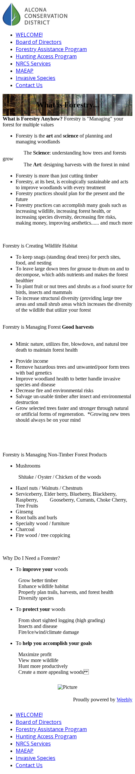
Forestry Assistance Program (51, 49)
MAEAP (24, 70)
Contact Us (29, 85)
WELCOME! (29, 34)
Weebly (124, 699)
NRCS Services (33, 63)
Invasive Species (35, 78)
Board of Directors (39, 42)
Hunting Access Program (46, 56)
